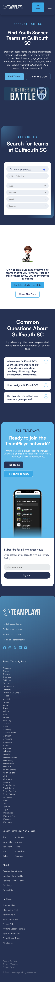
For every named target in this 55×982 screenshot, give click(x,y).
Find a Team (38, 7)
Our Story (7, 885)
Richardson (20, 851)
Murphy (18, 842)
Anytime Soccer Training (14, 928)
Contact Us (8, 890)
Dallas (5, 856)
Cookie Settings (10, 961)
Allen (5, 837)
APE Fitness (8, 943)
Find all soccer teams (12, 624)
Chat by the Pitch (10, 910)
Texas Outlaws (9, 914)
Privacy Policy (9, 967)
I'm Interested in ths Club (27, 284)
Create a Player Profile (13, 876)
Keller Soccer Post (11, 919)
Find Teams (14, 76)
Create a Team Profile (12, 871)
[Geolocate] (44, 169)
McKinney (19, 837)
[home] (15, 7)
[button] (49, 7)
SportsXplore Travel (11, 938)
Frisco (5, 851)
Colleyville (7, 842)
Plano (17, 846)
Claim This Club (38, 76)
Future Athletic (9, 905)
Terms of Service (10, 964)
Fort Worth (7, 846)
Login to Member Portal (13, 880)
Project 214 (8, 924)
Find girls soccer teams (13, 629)
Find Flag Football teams (14, 639)
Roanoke (19, 856)
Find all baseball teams (13, 634)
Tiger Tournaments (11, 933)
